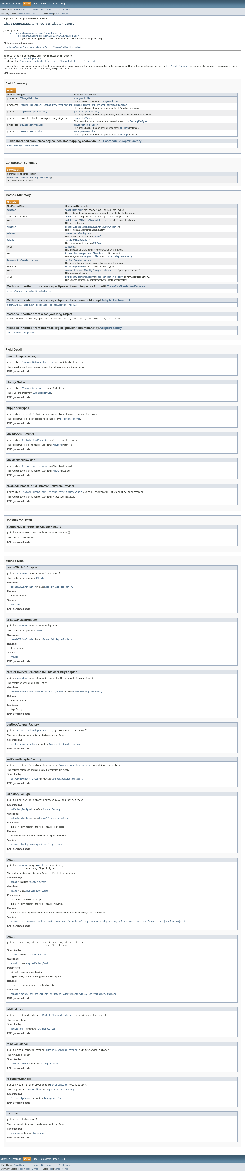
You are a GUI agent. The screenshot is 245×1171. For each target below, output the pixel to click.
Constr (27, 13)
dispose (69, 247)
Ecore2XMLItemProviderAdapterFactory (29, 177)
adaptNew (28, 305)
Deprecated (45, 3)
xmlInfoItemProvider (86, 125)
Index (56, 3)
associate (41, 305)
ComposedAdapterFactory (33, 111)
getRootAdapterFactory (78, 260)
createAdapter (15, 291)
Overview (5, 3)
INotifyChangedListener (94, 220)
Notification (95, 253)
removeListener (74, 270)
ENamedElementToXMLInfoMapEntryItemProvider (46, 105)
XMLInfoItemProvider (31, 125)
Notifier (77, 210)
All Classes (64, 9)
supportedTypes (83, 118)
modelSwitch (32, 145)
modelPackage (14, 145)
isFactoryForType (75, 266)
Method (35, 13)
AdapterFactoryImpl (116, 300)
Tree (35, 3)
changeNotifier (83, 98)
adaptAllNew (14, 305)
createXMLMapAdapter (77, 240)
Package (16, 3)
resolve (73, 305)
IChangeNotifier (60, 47)
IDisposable (75, 47)
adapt (68, 210)
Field (20, 13)
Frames (35, 9)
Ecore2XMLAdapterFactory (31, 58)
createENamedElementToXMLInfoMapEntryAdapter (92, 227)
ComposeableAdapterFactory (37, 47)
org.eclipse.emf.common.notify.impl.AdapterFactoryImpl (36, 33)
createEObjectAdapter (38, 291)
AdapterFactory (14, 47)
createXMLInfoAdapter (77, 233)
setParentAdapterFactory (79, 277)
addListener (72, 220)
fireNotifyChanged (75, 253)
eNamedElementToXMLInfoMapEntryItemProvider (100, 105)
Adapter (11, 210)
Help (63, 3)
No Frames (46, 9)
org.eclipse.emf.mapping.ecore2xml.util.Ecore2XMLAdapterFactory (46, 36)
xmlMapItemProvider (85, 131)
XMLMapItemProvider (31, 131)
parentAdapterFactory (86, 111)
